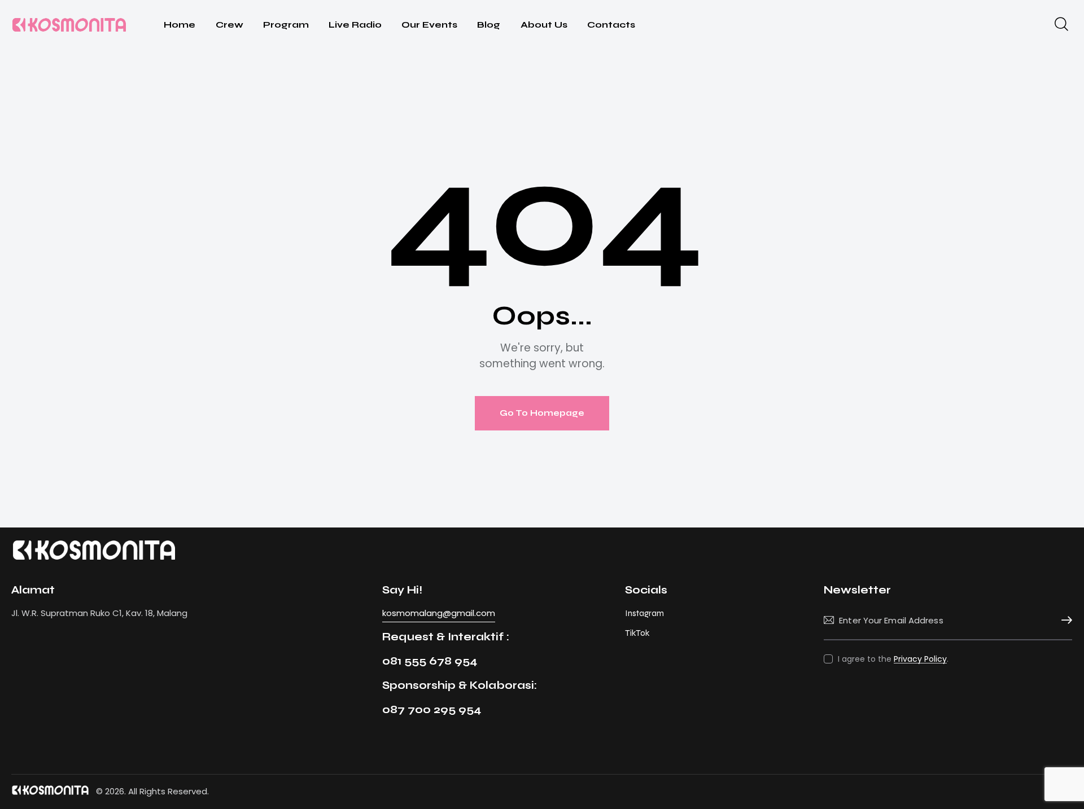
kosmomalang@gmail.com (438, 613)
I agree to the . (893, 659)
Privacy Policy (920, 659)
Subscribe (1063, 620)
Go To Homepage (542, 413)
